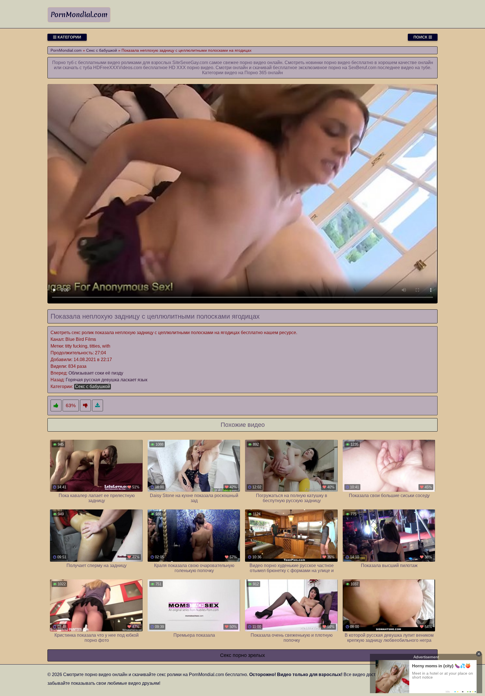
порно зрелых (249, 655)
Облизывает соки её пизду (95, 373)
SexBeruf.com (362, 67)
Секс (225, 655)
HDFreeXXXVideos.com (117, 67)
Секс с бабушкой (92, 386)
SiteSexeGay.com (190, 62)
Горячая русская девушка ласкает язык (106, 379)
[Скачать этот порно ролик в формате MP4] (97, 405)
